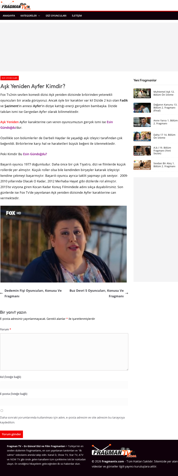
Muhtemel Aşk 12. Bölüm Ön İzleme (164, 93)
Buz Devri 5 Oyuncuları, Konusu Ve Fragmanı (97, 293)
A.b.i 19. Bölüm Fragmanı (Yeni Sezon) (162, 150)
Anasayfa (9, 15)
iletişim (77, 15)
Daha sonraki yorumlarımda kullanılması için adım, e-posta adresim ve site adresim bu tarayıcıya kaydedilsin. (62, 420)
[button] (38, 15)
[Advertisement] (89, 47)
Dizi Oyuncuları (56, 15)
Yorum (5, 329)
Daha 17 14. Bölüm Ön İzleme (164, 136)
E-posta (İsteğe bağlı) (13, 394)
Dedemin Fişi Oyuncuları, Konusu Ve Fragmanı (33, 293)
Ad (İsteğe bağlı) (10, 377)
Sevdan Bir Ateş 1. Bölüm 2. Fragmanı (164, 165)
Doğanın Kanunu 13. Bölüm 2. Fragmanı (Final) (165, 107)
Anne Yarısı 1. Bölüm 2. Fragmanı (165, 122)
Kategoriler (29, 15)
